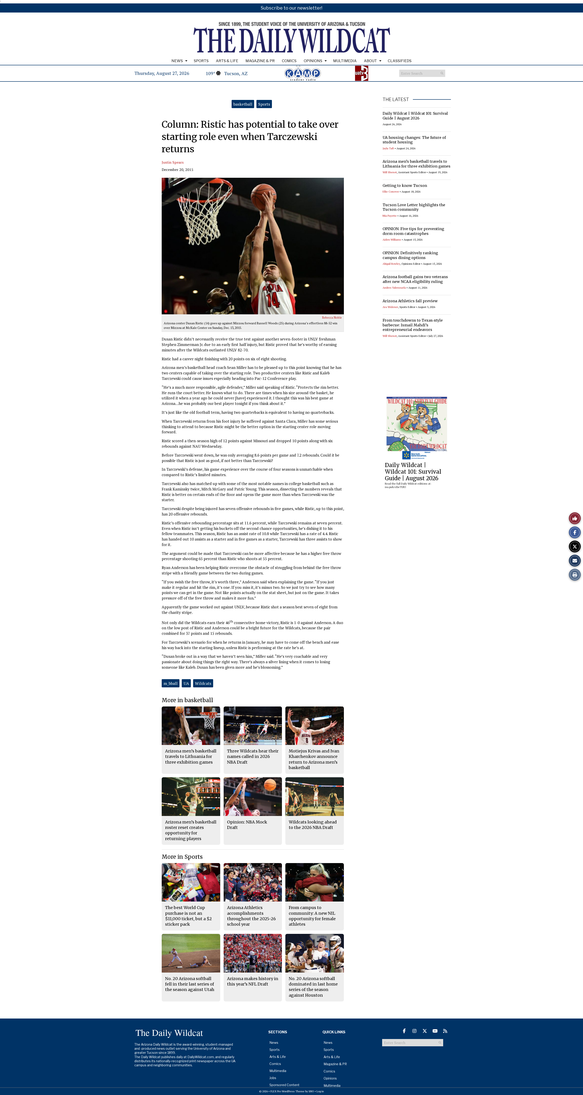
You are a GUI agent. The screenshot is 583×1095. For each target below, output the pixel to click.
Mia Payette (390, 215)
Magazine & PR (260, 61)
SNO (311, 1091)
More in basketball (187, 700)
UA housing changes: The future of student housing (414, 140)
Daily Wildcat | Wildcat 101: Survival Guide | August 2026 (415, 115)
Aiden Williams (392, 239)
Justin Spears (173, 162)
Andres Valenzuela (394, 287)
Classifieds (400, 61)
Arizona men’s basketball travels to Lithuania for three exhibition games (416, 163)
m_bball (171, 683)
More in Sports (182, 856)
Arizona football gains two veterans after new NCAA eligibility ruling (415, 279)
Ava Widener (390, 307)
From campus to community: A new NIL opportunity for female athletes (312, 916)
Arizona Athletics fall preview (410, 301)
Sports (201, 61)
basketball (242, 104)
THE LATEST (396, 99)
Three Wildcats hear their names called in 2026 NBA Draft (253, 756)
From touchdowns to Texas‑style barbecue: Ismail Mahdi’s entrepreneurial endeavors (413, 325)
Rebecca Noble (332, 317)
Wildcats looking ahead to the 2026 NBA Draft (313, 824)
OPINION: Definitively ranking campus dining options (410, 255)
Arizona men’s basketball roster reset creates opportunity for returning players (190, 830)
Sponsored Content (284, 1085)
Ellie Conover (391, 191)
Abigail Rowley (391, 263)
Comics (289, 61)
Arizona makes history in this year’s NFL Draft (252, 981)
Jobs (272, 1078)
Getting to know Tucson (405, 185)
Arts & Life (227, 61)
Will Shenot (390, 172)
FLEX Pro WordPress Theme (287, 1091)
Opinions (313, 61)
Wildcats (203, 683)
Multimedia (345, 61)
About (370, 61)
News (177, 61)
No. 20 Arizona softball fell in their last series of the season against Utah (189, 984)
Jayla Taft (388, 148)
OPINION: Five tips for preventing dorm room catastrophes (413, 231)
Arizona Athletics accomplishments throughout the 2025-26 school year (251, 916)
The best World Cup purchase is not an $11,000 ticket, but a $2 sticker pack (188, 916)
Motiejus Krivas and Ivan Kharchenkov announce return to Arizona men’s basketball (314, 759)
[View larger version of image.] (253, 246)
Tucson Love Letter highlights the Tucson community (414, 207)
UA (186, 683)
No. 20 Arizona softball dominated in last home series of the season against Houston (313, 987)
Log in (320, 1091)
